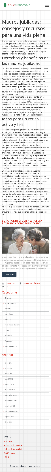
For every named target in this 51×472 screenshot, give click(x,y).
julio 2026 (8, 363)
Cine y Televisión (11, 346)
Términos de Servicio (13, 445)
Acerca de (8, 441)
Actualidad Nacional (12, 325)
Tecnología (9, 341)
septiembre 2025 (11, 411)
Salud (7, 330)
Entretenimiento (11, 303)
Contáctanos (9, 453)
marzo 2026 (9, 384)
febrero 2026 (10, 390)
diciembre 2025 (11, 395)
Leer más (9, 274)
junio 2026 (9, 368)
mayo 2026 (9, 374)
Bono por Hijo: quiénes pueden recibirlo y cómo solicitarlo (22, 222)
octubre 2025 (10, 406)
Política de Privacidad (13, 449)
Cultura (8, 319)
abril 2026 (9, 379)
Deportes (8, 298)
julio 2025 (8, 422)
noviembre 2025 (11, 400)
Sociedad (8, 335)
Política (8, 309)
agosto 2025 (10, 417)
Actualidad (9, 314)
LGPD (6, 457)
